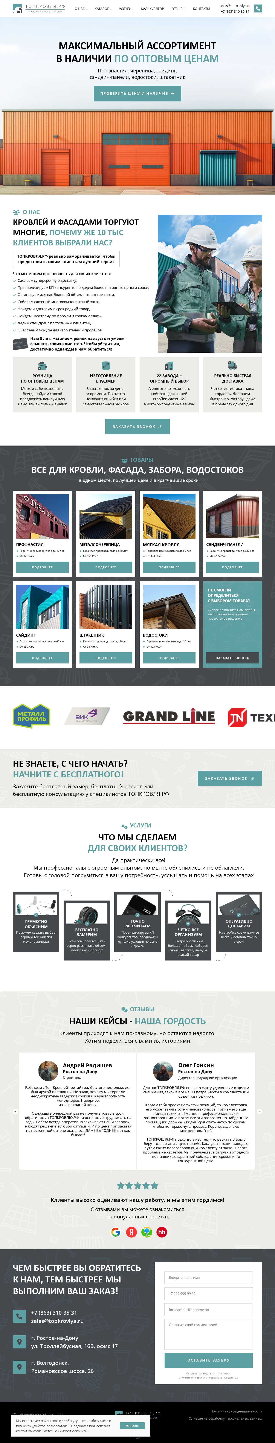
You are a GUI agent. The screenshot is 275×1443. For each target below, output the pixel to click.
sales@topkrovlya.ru (235, 5)
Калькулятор (152, 8)
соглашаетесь (222, 1373)
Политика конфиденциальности (236, 1411)
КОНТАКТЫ (201, 8)
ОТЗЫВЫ (178, 8)
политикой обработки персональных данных (209, 1377)
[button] (137, 93)
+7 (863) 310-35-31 (235, 11)
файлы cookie (51, 1420)
